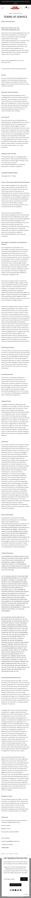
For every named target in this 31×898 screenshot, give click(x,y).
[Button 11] (24, 879)
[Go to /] (15, 8)
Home (10, 13)
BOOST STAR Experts (19, 896)
